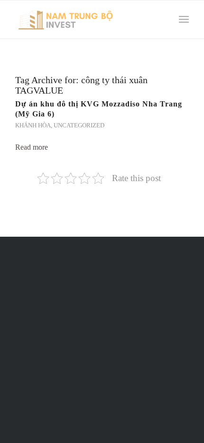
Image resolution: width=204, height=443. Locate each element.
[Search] (163, 19)
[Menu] (184, 19)
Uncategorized (79, 125)
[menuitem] (163, 19)
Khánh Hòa (33, 125)
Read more (31, 147)
